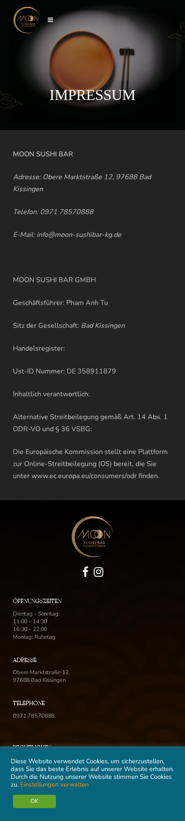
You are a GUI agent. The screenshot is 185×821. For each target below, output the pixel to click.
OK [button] (34, 801)
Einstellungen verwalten (54, 784)
